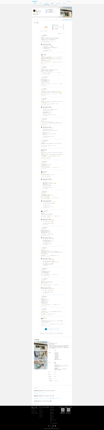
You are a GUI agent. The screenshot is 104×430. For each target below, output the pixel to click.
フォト (39, 387)
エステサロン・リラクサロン (35, 413)
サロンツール (51, 414)
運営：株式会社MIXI (52, 409)
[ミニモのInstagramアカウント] (48, 426)
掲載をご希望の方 (52, 413)
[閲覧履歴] (67, 1)
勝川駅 (48, 5)
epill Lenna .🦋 (53, 5)
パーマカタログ (41, 412)
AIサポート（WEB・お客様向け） (54, 423)
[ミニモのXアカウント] (50, 426)
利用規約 (51, 418)
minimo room (51, 412)
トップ (32, 5)
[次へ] (58, 329)
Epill (50, 5)
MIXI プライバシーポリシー (53, 420)
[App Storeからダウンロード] (62, 413)
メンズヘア (40, 409)
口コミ (44, 387)
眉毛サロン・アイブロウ (34, 412)
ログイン (70, 1)
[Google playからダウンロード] (68, 413)
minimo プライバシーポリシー (53, 419)
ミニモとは (51, 408)
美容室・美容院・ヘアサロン (35, 408)
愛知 (39, 5)
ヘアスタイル (40, 408)
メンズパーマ (40, 413)
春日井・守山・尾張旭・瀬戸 (44, 5)
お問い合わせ (56, 380)
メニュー (42, 387)
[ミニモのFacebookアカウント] (53, 426)
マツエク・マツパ (36, 5)
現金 (55, 362)
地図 (56, 343)
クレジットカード (57, 364)
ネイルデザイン (41, 414)
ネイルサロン (33, 409)
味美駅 (37, 403)
